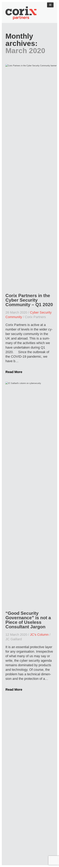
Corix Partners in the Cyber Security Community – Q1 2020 (29, 300)
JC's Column (39, 634)
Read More (13, 372)
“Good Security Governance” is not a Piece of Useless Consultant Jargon (28, 620)
